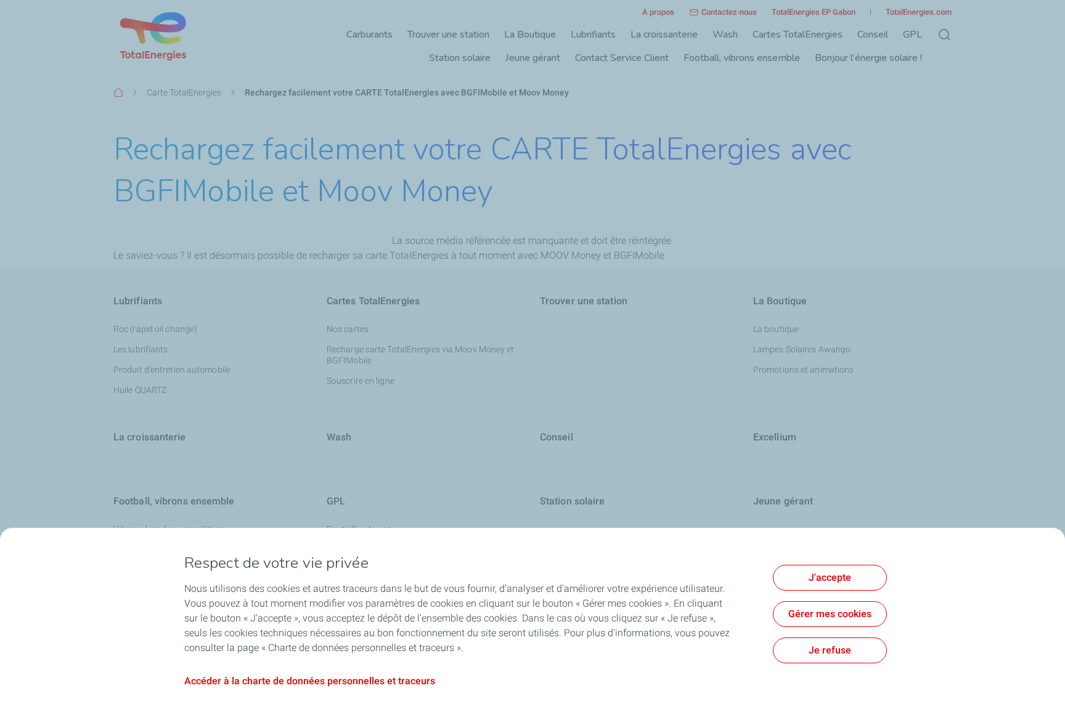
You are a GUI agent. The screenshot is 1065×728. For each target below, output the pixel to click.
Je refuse (830, 650)
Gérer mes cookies (829, 614)
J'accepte (830, 577)
